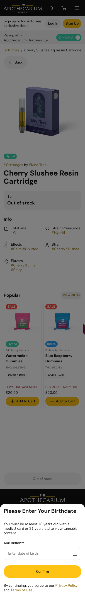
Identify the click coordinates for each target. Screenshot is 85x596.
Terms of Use (21, 590)
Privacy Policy (66, 585)
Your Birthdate (14, 543)
